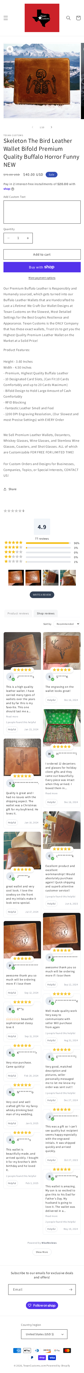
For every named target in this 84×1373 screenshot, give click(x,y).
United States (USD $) (40, 1334)
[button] (5, 18)
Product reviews (18, 613)
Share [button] (13, 489)
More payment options (42, 278)
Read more (12, 716)
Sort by (47, 623)
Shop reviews (45, 613)
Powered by (42, 1242)
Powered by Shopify (58, 1365)
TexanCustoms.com (34, 1365)
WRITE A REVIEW (42, 594)
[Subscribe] (70, 1289)
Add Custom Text (14, 197)
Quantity (9, 229)
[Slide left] (32, 127)
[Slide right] (51, 127)
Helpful (12, 729)
